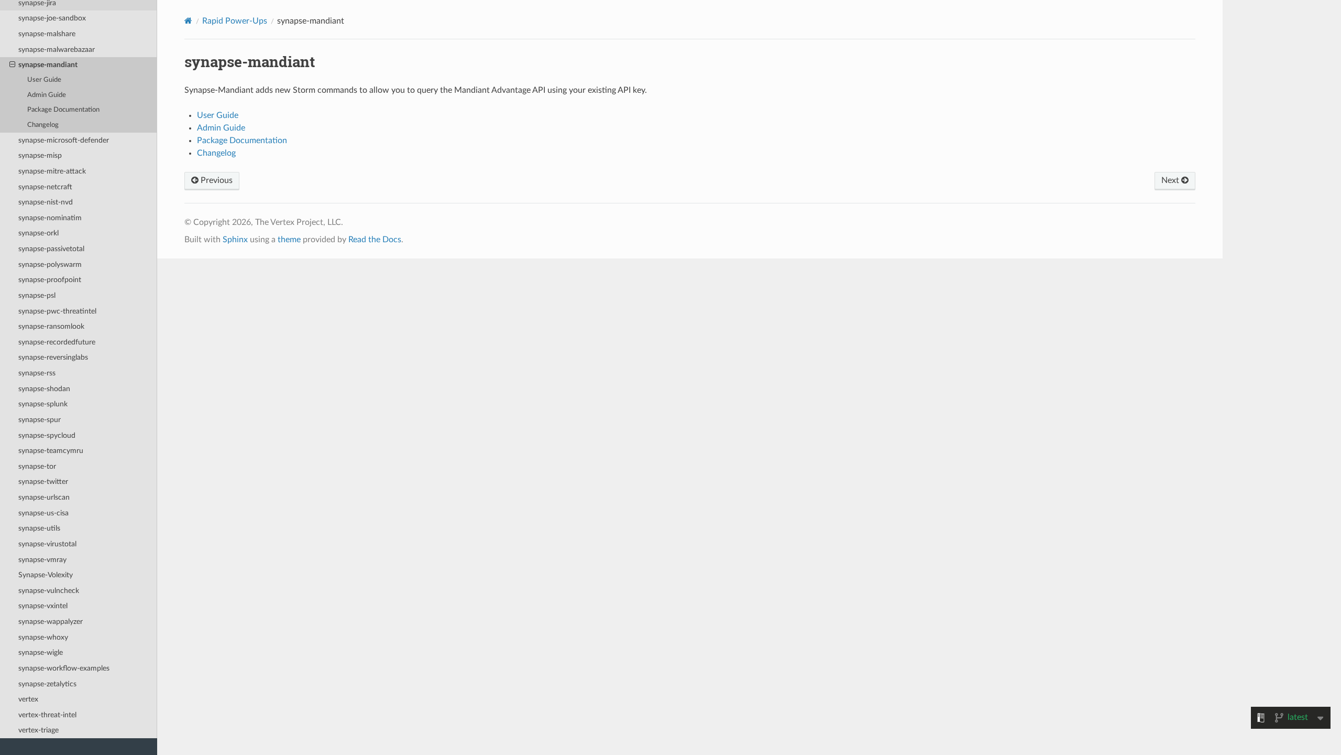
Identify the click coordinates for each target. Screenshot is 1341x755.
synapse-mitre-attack (52, 171)
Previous (216, 180)
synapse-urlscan (44, 497)
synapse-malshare (46, 34)
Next (1171, 180)
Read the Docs (374, 239)
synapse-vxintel (43, 606)
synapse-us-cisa (43, 513)
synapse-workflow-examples (63, 668)
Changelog (43, 125)
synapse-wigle (40, 652)
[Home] (188, 20)
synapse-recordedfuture (56, 342)
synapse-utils (39, 528)
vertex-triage (38, 730)
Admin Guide (46, 95)
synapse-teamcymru (50, 451)
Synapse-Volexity (45, 575)
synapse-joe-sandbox (52, 18)
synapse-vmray (42, 560)
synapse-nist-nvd (45, 202)
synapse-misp (40, 155)
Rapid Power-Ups (234, 21)
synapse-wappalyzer (50, 621)
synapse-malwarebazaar (56, 49)
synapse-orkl (38, 233)
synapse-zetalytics (47, 684)
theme (289, 239)
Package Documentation (63, 109)
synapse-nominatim (50, 218)
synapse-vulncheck (48, 591)
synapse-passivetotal (51, 249)
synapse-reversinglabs (53, 357)
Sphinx (235, 239)
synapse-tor (37, 466)
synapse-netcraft (45, 187)
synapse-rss (37, 373)
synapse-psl (37, 295)
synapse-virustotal (47, 544)
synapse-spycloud (46, 435)
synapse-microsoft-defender (63, 140)
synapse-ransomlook (51, 326)
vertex (28, 699)
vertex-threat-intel (47, 715)
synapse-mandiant (48, 65)
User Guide (44, 80)
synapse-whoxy (43, 637)
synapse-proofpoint (49, 280)
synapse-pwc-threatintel (57, 311)
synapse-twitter (43, 482)
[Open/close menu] (12, 65)
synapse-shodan (44, 389)
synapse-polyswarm (50, 264)
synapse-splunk (43, 404)
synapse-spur (39, 420)
